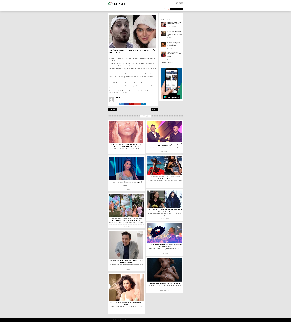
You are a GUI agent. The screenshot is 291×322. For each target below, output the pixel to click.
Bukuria (134, 9)
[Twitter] (177, 3)
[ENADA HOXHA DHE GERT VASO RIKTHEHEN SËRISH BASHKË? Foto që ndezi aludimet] (163, 24)
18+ (169, 9)
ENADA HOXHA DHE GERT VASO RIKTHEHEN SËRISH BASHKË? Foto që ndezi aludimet (174, 24)
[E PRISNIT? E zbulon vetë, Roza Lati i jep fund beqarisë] (126, 168)
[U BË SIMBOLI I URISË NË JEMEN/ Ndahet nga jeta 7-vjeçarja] (164, 270)
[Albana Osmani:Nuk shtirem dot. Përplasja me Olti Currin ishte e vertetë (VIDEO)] (164, 199)
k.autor (134, 54)
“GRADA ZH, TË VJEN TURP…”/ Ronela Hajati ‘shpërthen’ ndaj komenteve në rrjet (173, 44)
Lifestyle (124, 54)
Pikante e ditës (162, 9)
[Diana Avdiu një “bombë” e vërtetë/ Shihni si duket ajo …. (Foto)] (126, 287)
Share (127, 103)
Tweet (121, 103)
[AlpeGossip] (117, 3)
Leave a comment (141, 54)
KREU (109, 9)
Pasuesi (153, 109)
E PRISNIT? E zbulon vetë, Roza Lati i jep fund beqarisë (126, 182)
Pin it (132, 103)
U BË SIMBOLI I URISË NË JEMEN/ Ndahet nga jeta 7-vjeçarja (165, 283)
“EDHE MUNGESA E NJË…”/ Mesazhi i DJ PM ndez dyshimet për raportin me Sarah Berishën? (174, 54)
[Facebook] (180, 3)
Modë (140, 9)
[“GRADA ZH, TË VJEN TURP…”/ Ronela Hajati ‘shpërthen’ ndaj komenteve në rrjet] (163, 44)
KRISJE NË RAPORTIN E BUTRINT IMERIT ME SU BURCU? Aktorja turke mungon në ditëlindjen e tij (174, 33)
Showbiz (115, 9)
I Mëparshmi (112, 109)
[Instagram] (182, 3)
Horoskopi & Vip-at (150, 9)
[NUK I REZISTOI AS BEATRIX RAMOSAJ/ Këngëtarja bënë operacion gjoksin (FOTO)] (164, 165)
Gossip (120, 54)
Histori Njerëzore (125, 9)
